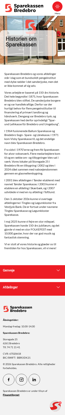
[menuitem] (25, 8)
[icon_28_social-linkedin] (34, 379)
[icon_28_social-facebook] (8, 379)
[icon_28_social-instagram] (21, 379)
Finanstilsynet (11, 394)
